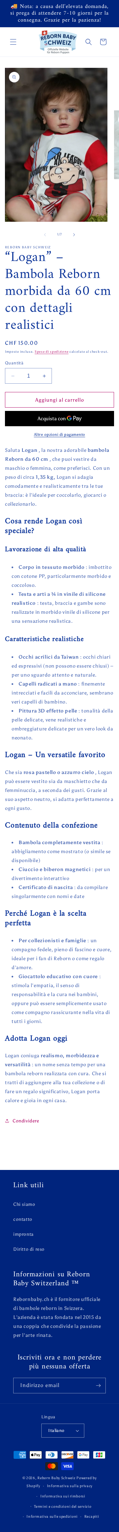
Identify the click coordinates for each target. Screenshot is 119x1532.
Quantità (14, 362)
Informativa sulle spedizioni (52, 1516)
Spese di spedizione (51, 352)
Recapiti (91, 1516)
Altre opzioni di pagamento (59, 434)
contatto (22, 1219)
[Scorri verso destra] (74, 234)
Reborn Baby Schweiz (56, 1478)
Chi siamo (24, 1204)
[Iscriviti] (98, 1385)
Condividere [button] (26, 1121)
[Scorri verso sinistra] (45, 234)
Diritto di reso (29, 1249)
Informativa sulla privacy (70, 1486)
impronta (23, 1234)
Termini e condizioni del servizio (62, 1506)
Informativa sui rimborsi (62, 1496)
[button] (13, 42)
